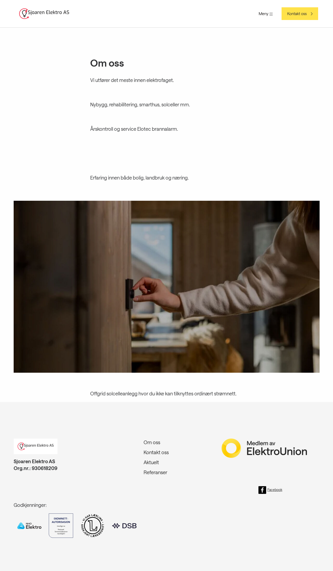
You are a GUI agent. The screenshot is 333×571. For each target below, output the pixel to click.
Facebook (274, 490)
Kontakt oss (297, 14)
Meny (264, 13)
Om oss (152, 442)
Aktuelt (151, 462)
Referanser (155, 472)
